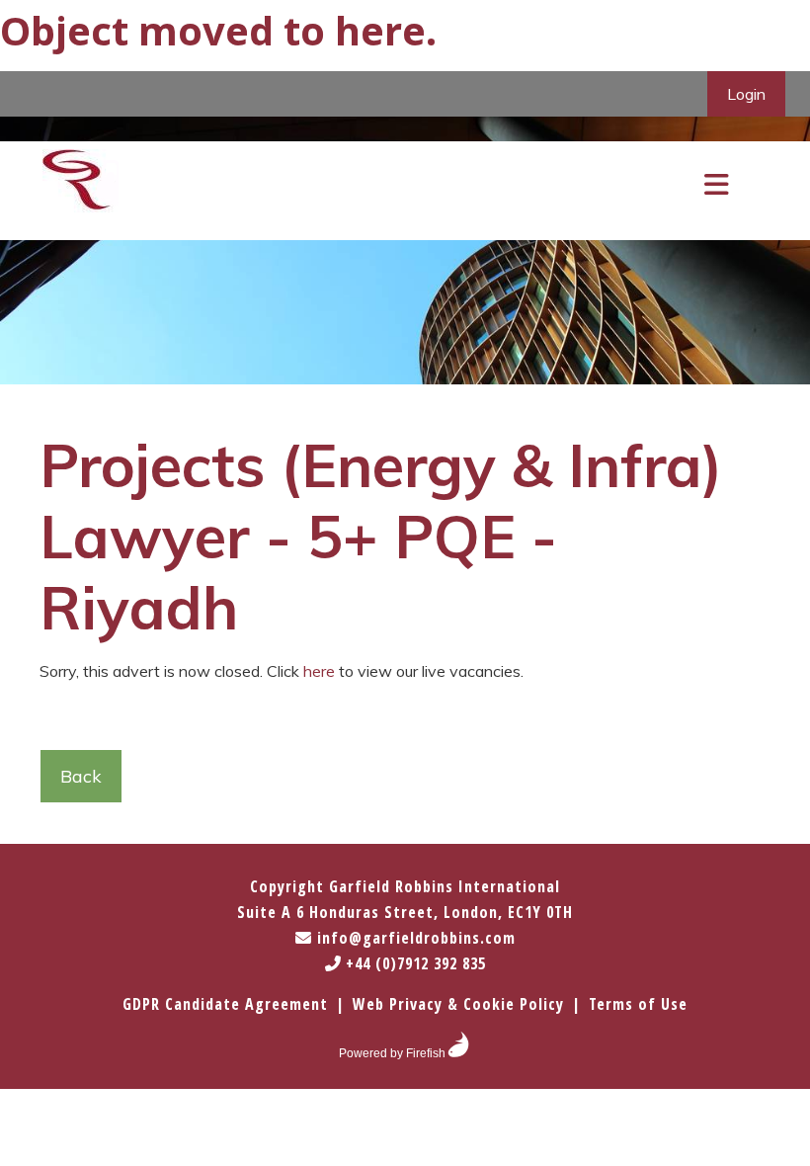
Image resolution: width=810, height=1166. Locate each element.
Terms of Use (638, 1004)
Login (746, 94)
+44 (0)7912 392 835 (413, 963)
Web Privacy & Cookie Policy (458, 1004)
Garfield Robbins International (444, 886)
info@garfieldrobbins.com (414, 938)
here (380, 30)
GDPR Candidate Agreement (225, 1004)
